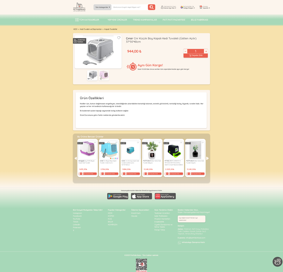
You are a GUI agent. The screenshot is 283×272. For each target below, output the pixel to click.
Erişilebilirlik (159, 222)
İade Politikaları (160, 216)
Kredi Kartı (135, 213)
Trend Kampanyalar (145, 19)
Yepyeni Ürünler (117, 19)
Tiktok (75, 222)
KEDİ (75, 29)
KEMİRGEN (112, 224)
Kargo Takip (159, 230)
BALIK (110, 222)
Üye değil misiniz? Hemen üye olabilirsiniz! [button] (188, 219)
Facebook (77, 216)
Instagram (77, 213)
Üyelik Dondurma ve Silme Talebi (163, 225)
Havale (134, 216)
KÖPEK (111, 216)
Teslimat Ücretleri (162, 213)
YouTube (76, 219)
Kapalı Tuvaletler (110, 29)
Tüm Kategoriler (102, 7)
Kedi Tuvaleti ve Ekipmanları (91, 29)
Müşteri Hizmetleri (162, 219)
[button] (75, 158)
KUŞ (110, 219)
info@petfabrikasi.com (195, 238)
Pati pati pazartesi (174, 19)
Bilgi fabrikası (199, 19)
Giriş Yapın (173, 6)
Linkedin (76, 224)
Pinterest (77, 227)
